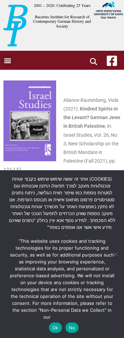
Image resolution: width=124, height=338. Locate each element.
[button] (7, 60)
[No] (115, 254)
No (72, 327)
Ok (55, 327)
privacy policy (66, 317)
